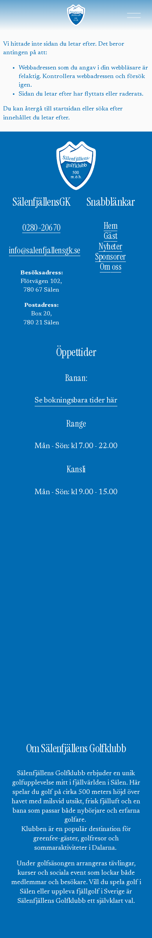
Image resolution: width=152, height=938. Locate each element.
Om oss (110, 267)
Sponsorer (110, 257)
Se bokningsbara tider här (76, 400)
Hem (111, 226)
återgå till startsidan (53, 109)
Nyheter (110, 247)
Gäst (110, 236)
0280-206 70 (41, 228)
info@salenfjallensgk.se (44, 251)
